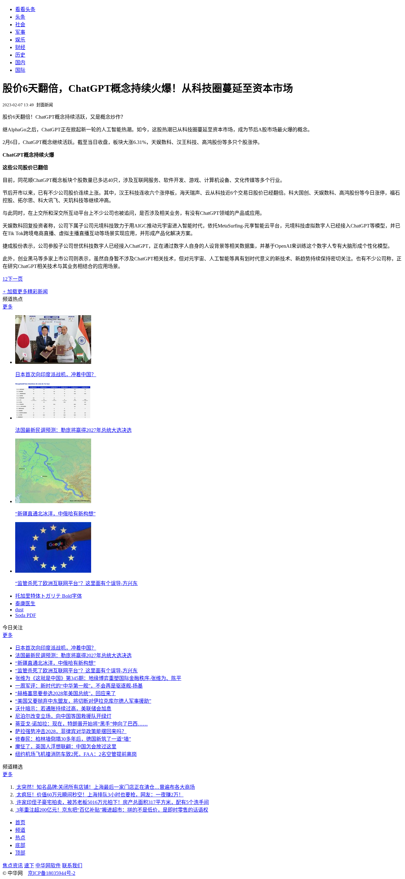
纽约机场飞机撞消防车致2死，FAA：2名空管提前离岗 (76, 754)
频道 (20, 830)
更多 (8, 306)
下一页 (15, 279)
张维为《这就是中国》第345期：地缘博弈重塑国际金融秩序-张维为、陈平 (98, 678)
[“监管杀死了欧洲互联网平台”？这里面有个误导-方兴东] (53, 571)
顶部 (20, 853)
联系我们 (72, 865)
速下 (29, 865)
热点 (20, 837)
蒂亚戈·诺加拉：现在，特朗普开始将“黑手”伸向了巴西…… (81, 723)
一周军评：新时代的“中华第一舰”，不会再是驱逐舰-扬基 (79, 686)
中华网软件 (48, 865)
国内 (20, 62)
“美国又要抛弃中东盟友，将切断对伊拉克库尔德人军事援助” (83, 701)
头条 (20, 17)
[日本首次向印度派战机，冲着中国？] (53, 362)
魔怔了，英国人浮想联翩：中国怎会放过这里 (65, 746)
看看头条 (25, 9)
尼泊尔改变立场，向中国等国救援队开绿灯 (63, 716)
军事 (20, 32)
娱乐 (20, 39)
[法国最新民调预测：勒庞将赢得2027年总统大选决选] (53, 418)
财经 (20, 47)
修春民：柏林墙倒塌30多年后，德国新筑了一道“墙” (73, 739)
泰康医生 (25, 603)
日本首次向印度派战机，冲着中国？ (55, 374)
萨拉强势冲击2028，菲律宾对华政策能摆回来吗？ (71, 731)
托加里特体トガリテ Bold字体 (48, 596)
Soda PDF (25, 615)
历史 (20, 55)
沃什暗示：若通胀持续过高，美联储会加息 (63, 708)
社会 (20, 24)
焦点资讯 (13, 865)
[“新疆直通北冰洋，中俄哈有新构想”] (53, 501)
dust (19, 609)
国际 (20, 70)
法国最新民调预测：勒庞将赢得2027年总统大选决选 (73, 430)
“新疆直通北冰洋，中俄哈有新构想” (55, 513)
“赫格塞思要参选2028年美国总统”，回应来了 (65, 693)
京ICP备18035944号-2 (51, 873)
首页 (20, 822)
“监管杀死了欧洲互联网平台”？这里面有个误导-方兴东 (76, 583)
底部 (20, 845)
